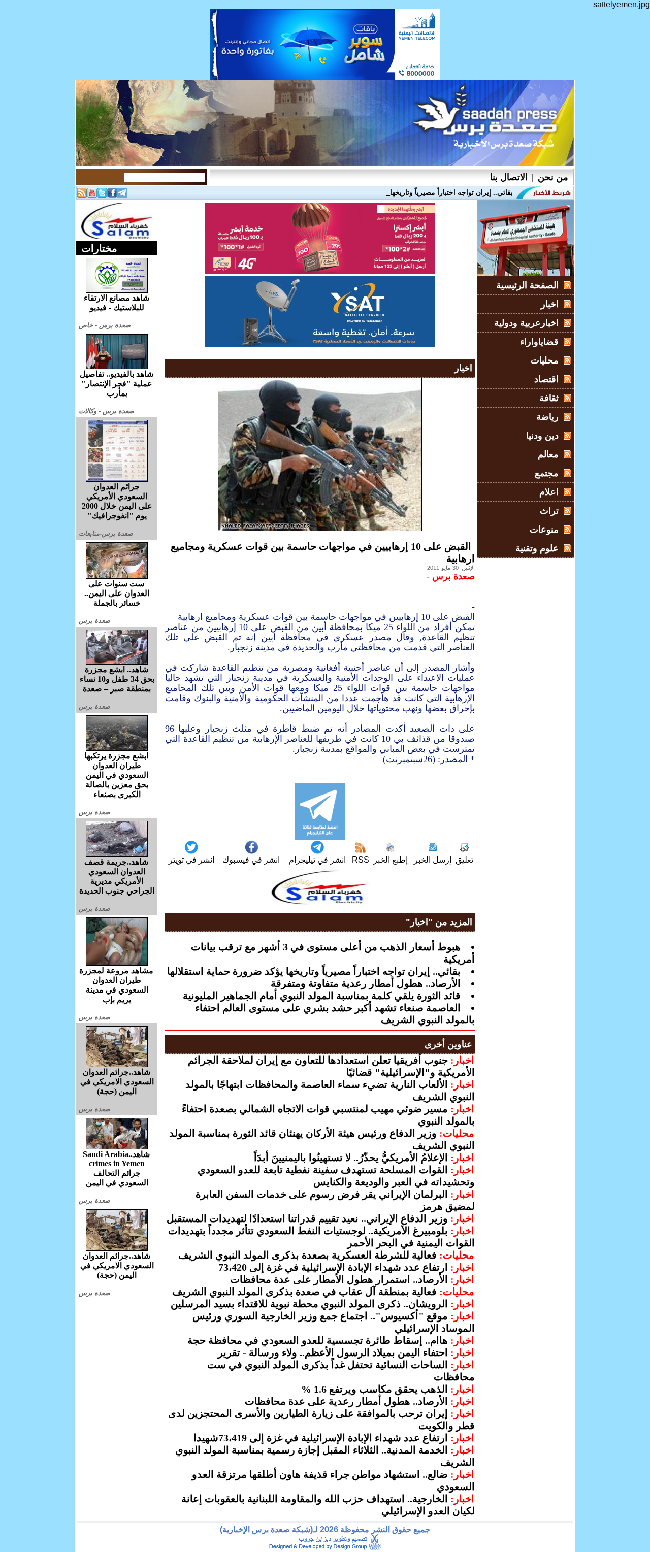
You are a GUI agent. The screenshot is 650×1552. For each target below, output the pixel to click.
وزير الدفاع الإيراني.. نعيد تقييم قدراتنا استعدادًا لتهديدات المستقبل (307, 1218)
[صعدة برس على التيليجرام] (122, 195)
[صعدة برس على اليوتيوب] (92, 195)
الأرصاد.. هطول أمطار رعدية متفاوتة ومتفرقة (366, 983)
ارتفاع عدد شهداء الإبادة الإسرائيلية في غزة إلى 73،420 (333, 1267)
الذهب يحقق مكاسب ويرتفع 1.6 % (374, 1389)
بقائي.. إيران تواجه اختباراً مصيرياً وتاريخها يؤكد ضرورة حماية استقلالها (314, 971)
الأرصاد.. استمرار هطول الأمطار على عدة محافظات (339, 1279)
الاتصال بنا (509, 177)
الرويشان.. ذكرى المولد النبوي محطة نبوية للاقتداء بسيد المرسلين (309, 1303)
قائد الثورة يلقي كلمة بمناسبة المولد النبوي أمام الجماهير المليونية (322, 995)
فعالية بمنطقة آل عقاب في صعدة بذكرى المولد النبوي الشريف (304, 1291)
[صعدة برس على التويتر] (102, 195)
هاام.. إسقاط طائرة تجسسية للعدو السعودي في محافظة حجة (317, 1340)
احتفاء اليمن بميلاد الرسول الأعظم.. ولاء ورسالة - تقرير (333, 1352)
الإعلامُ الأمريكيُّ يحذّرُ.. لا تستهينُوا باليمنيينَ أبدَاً (351, 1157)
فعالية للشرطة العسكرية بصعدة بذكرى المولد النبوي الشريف (307, 1255)
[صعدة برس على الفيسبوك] (112, 195)
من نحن (553, 177)
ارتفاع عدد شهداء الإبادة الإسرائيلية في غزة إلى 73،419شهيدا (320, 1437)
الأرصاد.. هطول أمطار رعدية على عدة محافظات (346, 1401)
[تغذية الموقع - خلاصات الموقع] (82, 195)
